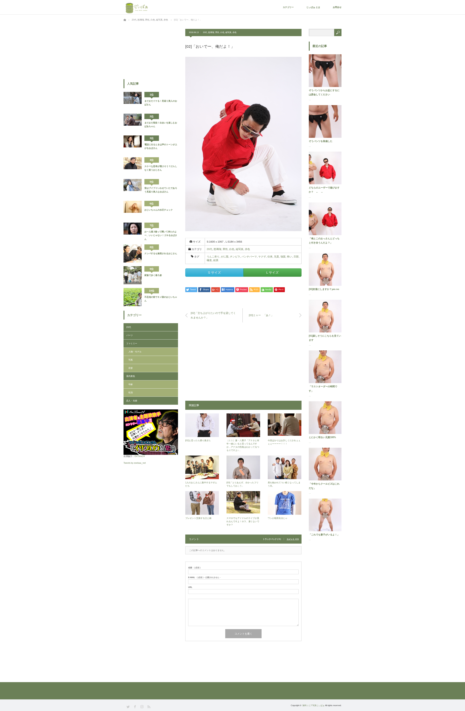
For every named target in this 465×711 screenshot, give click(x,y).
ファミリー (131, 343)
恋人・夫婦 (131, 400)
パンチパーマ (249, 256)
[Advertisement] (243, 363)
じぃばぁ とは (313, 7)
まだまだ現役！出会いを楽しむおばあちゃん (160, 124)
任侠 (269, 256)
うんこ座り (213, 256)
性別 (130, 392)
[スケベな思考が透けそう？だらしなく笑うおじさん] (133, 166)
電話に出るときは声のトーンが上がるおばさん (160, 146)
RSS (148, 706)
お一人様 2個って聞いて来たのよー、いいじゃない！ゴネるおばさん (160, 235)
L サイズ (272, 272)
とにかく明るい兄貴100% (322, 437)
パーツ (129, 335)
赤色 (234, 32)
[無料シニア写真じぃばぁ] (137, 7)
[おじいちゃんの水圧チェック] (133, 210)
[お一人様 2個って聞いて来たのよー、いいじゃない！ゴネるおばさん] (133, 232)
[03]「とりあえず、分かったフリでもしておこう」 (242, 484)
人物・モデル (134, 351)
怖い (289, 256)
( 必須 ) (194, 568)
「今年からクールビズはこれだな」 (324, 485)
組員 (215, 260)
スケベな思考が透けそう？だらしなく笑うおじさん (160, 168)
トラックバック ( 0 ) (272, 539)
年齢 (130, 384)
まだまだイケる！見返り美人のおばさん (160, 103)
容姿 (130, 368)
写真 (130, 360)
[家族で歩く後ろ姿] (133, 275)
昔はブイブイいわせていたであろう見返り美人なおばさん (160, 190)
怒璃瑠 (211, 32)
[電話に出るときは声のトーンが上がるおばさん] (133, 144)
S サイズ (214, 272)
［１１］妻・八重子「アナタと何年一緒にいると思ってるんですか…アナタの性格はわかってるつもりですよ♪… (243, 445)
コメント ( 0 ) (293, 539)
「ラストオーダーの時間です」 (323, 388)
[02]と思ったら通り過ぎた (198, 440)
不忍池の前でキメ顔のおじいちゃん (160, 299)
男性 (217, 32)
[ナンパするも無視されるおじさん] (133, 253)
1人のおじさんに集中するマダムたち (201, 484)
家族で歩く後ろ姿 (153, 275)
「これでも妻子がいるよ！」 (324, 534)
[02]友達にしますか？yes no (324, 289)
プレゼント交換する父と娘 (198, 518)
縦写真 (228, 32)
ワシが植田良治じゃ (277, 518)
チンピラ (235, 256)
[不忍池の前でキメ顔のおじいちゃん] (133, 297)
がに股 (225, 256)
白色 (222, 32)
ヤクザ (262, 256)
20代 (205, 32)
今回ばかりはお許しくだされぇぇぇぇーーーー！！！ (284, 442)
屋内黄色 (130, 376)
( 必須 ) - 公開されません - (204, 577)
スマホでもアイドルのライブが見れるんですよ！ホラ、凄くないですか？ (243, 521)
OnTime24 (139, 456)
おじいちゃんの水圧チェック (158, 210)
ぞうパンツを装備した (320, 141)
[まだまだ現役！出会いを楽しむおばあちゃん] (133, 123)
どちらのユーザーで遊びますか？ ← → (324, 189)
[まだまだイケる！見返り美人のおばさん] (133, 101)
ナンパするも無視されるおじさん (160, 253)
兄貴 (276, 256)
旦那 (296, 256)
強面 (283, 256)
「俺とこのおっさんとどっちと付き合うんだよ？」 (324, 240)
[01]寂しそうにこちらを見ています (325, 337)
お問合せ (337, 7)
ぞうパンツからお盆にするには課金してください (324, 92)
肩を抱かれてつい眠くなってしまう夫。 (284, 484)
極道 (209, 260)
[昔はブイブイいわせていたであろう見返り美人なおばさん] (133, 188)
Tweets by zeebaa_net (135, 463)
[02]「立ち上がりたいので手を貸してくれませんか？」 (213, 315)
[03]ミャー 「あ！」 (261, 315)
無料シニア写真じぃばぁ (313, 705)
